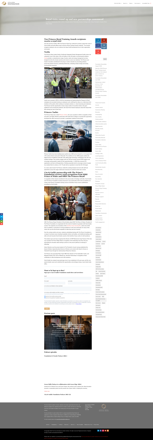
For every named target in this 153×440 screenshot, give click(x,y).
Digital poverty (98, 126)
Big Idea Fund (98, 234)
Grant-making (98, 149)
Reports (97, 199)
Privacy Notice (96, 424)
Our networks (98, 179)
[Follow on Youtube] (105, 431)
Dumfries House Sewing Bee (74, 225)
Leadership (97, 278)
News (92, 22)
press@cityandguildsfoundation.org (63, 419)
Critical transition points (101, 124)
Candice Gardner (98, 239)
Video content (98, 215)
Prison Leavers (98, 296)
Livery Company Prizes (100, 160)
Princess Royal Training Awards (101, 294)
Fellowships (98, 257)
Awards (97, 105)
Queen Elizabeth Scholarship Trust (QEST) (100, 299)
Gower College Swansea (100, 262)
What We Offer (117, 3)
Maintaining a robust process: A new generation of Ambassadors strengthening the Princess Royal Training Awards (101, 87)
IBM (96, 271)
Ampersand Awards (100, 102)
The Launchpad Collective (100, 312)
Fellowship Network (100, 137)
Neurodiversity (98, 169)
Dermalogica (98, 250)
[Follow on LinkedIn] (98, 431)
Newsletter (98, 176)
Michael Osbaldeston (52, 22)
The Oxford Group (99, 314)
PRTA (103, 296)
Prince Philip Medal (100, 186)
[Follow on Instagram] (103, 431)
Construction (98, 243)
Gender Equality (98, 259)
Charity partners (99, 119)
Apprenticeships (98, 232)
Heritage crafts (87, 22)
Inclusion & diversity (102, 271)
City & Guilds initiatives (100, 121)
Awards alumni (69, 22)
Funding (97, 142)
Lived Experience (99, 156)
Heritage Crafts (98, 266)
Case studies (98, 117)
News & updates (80, 424)
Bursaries (97, 112)
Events (97, 133)
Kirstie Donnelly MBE (99, 275)
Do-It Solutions (98, 252)
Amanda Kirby (98, 229)
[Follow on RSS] (108, 431)
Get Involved (137, 3)
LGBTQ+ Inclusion (99, 280)
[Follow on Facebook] (101, 431)
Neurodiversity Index (99, 287)
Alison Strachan (98, 227)
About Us (125, 3)
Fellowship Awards (78, 22)
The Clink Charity (98, 309)
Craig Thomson (98, 246)
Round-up (97, 206)
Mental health (98, 282)
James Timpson (102, 273)
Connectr (103, 241)
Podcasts (97, 181)
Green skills (98, 151)
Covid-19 (103, 243)
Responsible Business (100, 204)
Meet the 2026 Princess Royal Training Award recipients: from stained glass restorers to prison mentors (68, 326)
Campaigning (98, 114)
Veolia (45, 58)
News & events (99, 174)
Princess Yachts (63, 114)
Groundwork (98, 264)
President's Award (98, 22)
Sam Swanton (98, 305)
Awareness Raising (100, 110)
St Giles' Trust (98, 307)
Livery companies (99, 158)
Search (105, 59)
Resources (97, 201)
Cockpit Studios (98, 241)
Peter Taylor (98, 289)
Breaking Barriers (98, 236)
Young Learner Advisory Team (100, 316)
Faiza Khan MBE (98, 255)
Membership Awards (100, 167)
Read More (68, 339)
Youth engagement (100, 222)
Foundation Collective (100, 140)
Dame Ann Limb (98, 248)
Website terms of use (88, 424)
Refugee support (99, 196)
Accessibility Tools (145, 3)
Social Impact (98, 208)
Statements (98, 211)
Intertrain (97, 273)
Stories (130, 3)
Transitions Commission (101, 213)
